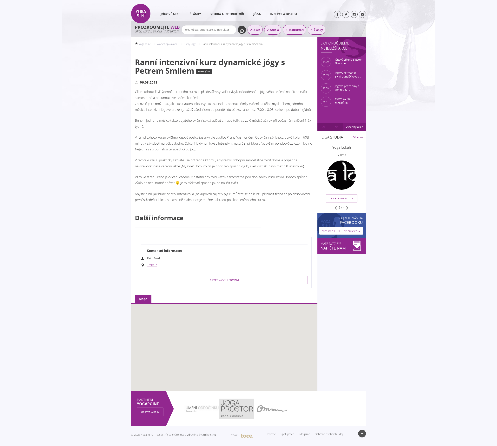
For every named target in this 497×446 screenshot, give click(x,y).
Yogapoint (144, 44)
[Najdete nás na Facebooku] (337, 14)
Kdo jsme (304, 434)
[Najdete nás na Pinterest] (345, 14)
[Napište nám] (362, 14)
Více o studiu (339, 198)
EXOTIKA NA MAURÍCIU (337, 101)
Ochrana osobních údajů (329, 434)
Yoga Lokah (341, 147)
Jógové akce (170, 14)
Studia (274, 30)
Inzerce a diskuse (284, 14)
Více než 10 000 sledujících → (341, 231)
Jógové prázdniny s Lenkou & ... (341, 88)
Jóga (257, 14)
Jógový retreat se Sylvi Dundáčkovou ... (342, 74)
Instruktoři (296, 30)
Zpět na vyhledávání (225, 280)
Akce (257, 30)
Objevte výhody (150, 412)
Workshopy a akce (167, 44)
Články (195, 14)
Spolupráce (287, 434)
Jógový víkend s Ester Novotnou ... (342, 61)
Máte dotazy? (333, 246)
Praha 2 (152, 265)
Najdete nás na (350, 220)
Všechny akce (354, 127)
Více (356, 137)
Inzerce (271, 434)
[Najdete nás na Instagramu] (354, 14)
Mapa (143, 299)
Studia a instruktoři (227, 14)
